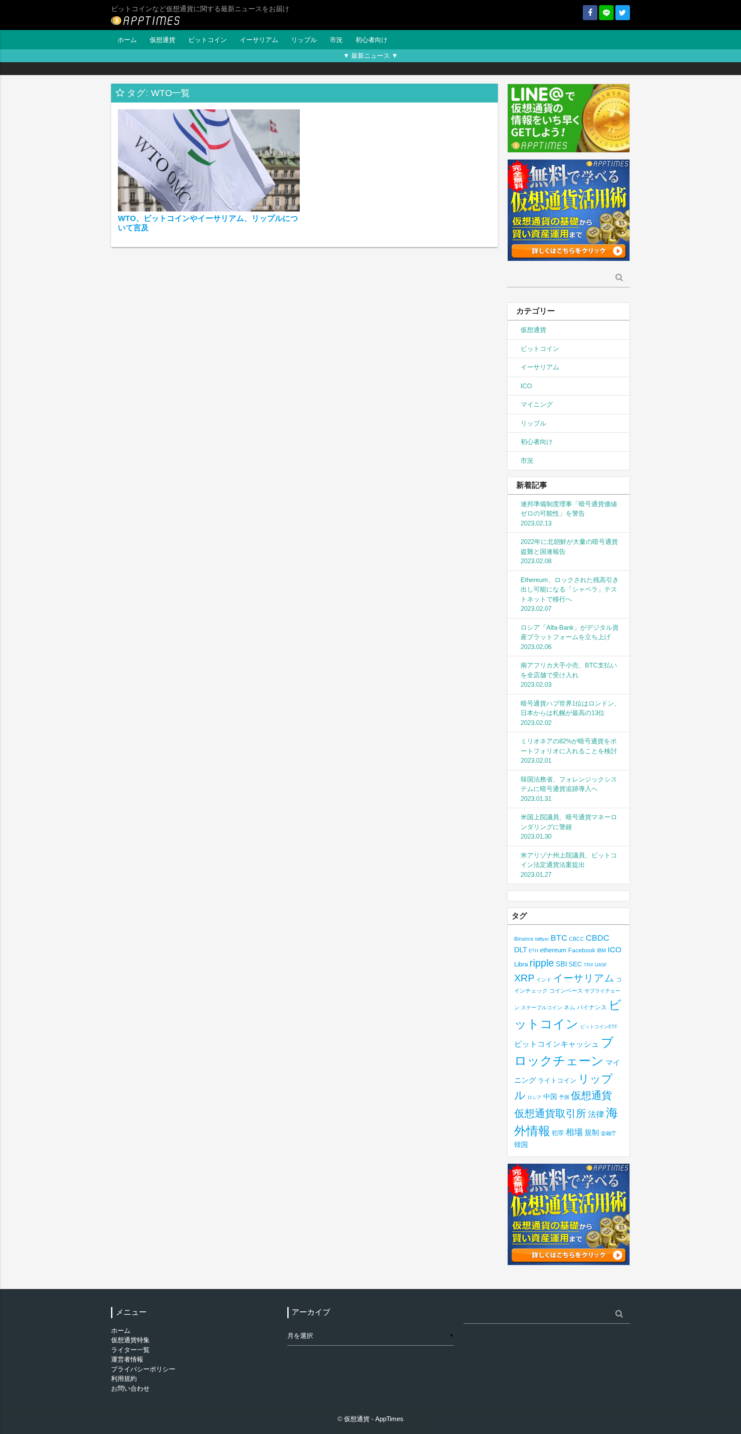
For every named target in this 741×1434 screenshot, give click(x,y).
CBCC (576, 939)
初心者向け (371, 39)
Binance (523, 939)
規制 (591, 1133)
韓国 (521, 1144)
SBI (561, 964)
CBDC (597, 937)
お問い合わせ (130, 1388)
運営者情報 (127, 1359)
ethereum (553, 950)
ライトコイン (557, 1080)
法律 (596, 1114)
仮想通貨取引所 (550, 1113)
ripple (542, 963)
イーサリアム (259, 39)
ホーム (127, 39)
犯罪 (558, 1133)
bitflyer (542, 939)
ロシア (534, 1097)
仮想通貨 (162, 39)
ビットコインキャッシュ (556, 1044)
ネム (569, 1008)
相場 (574, 1132)
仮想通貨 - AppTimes (374, 1418)
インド (543, 980)
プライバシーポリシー (143, 1369)
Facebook (581, 950)
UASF (601, 964)
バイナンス (592, 1007)
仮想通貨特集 (130, 1339)
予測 (564, 1097)
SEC (575, 964)
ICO (526, 385)
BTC (559, 937)
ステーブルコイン (541, 1007)
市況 (336, 39)
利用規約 (124, 1378)
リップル (304, 39)
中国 (550, 1096)
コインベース (566, 990)
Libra (521, 964)
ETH (533, 950)
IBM (601, 951)
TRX (588, 964)
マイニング (537, 404)
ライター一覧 (130, 1349)
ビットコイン (207, 39)
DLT (520, 950)
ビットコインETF (599, 1026)
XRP (524, 978)
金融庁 (608, 1133)
